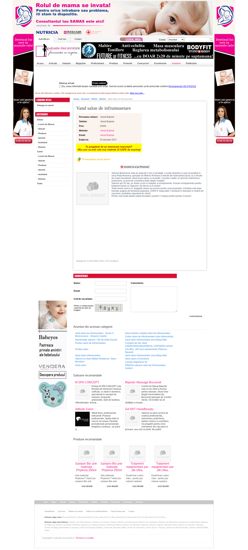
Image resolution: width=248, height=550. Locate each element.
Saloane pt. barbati (89, 525)
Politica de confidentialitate (96, 511)
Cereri (40, 151)
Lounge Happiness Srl (136, 362)
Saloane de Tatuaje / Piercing (190, 525)
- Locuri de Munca (45, 124)
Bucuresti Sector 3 (103, 517)
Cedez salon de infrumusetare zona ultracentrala (149, 336)
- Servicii (41, 138)
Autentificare (44, 39)
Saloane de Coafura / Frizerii (104, 522)
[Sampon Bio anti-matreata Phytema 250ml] (86, 461)
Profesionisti (97, 63)
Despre (53, 502)
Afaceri (102, 99)
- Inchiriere (42, 142)
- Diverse (41, 147)
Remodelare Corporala (68, 527)
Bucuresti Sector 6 (152, 517)
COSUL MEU (133, 39)
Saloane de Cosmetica (147, 522)
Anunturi (176, 63)
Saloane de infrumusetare (80, 522)
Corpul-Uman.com (118, 511)
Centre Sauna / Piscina (155, 527)
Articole (53, 63)
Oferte (40, 120)
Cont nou (62, 39)
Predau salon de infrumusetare (90, 343)
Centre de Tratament (136, 527)
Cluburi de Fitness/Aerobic (177, 527)
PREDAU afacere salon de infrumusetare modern (145, 366)
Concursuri (143, 63)
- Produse (41, 133)
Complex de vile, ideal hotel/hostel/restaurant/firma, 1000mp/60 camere (149, 344)
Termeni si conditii (84, 538)
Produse (113, 63)
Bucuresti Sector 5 (136, 517)
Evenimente (160, 63)
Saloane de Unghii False (189, 522)
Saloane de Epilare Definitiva (68, 525)
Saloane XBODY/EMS (198, 527)
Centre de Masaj (51, 527)
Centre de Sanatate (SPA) (115, 527)
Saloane (66, 63)
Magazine (81, 63)
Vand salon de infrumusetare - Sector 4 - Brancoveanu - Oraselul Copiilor (95, 334)
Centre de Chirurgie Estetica (91, 527)
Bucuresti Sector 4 (119, 517)
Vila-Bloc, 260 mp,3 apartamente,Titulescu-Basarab (146, 350)
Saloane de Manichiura (168, 522)
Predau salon (81, 349)
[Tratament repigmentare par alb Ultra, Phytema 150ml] (137, 461)
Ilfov (163, 517)
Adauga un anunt (45, 105)
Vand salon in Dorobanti (137, 358)
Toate (39, 183)
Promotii (127, 63)
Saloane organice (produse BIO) (163, 525)
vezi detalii (87, 486)
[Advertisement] (52, 244)
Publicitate (191, 63)
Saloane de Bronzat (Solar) (109, 525)
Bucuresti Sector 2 (86, 517)
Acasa (40, 63)
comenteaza (195, 316)
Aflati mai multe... (137, 93)
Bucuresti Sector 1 (70, 517)
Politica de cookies (75, 511)
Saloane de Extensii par (127, 522)
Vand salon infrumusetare (87, 355)
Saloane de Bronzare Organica (135, 525)
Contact (78, 39)
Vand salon (80, 365)
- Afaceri (41, 129)
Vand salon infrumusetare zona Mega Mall (146, 339)
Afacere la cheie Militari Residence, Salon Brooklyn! (95, 360)
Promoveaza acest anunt (96, 159)
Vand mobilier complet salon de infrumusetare (147, 333)
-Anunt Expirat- (107, 130)
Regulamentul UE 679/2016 (182, 86)
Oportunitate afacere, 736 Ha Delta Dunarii (96, 339)
